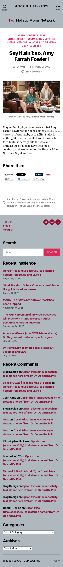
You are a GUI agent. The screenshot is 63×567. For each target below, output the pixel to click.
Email (6, 225)
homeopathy (23, 202)
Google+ (8, 229)
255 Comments (33, 71)
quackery (50, 202)
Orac (22, 66)
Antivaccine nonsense (31, 35)
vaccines (45, 205)
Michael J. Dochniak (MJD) (19, 471)
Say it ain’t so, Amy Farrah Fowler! (31, 56)
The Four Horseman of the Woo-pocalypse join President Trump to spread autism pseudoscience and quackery (29, 318)
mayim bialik (37, 202)
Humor (11, 42)
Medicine (22, 42)
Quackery (35, 42)
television (12, 205)
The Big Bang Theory (29, 205)
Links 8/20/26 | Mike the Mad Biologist (27, 382)
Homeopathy (47, 39)
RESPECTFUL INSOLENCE (31, 6)
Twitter (7, 221)
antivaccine (33, 199)
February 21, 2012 (41, 66)
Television (49, 42)
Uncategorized (31, 46)
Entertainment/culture (23, 39)
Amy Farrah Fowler (16, 199)
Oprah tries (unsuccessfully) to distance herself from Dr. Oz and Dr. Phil (31, 445)
